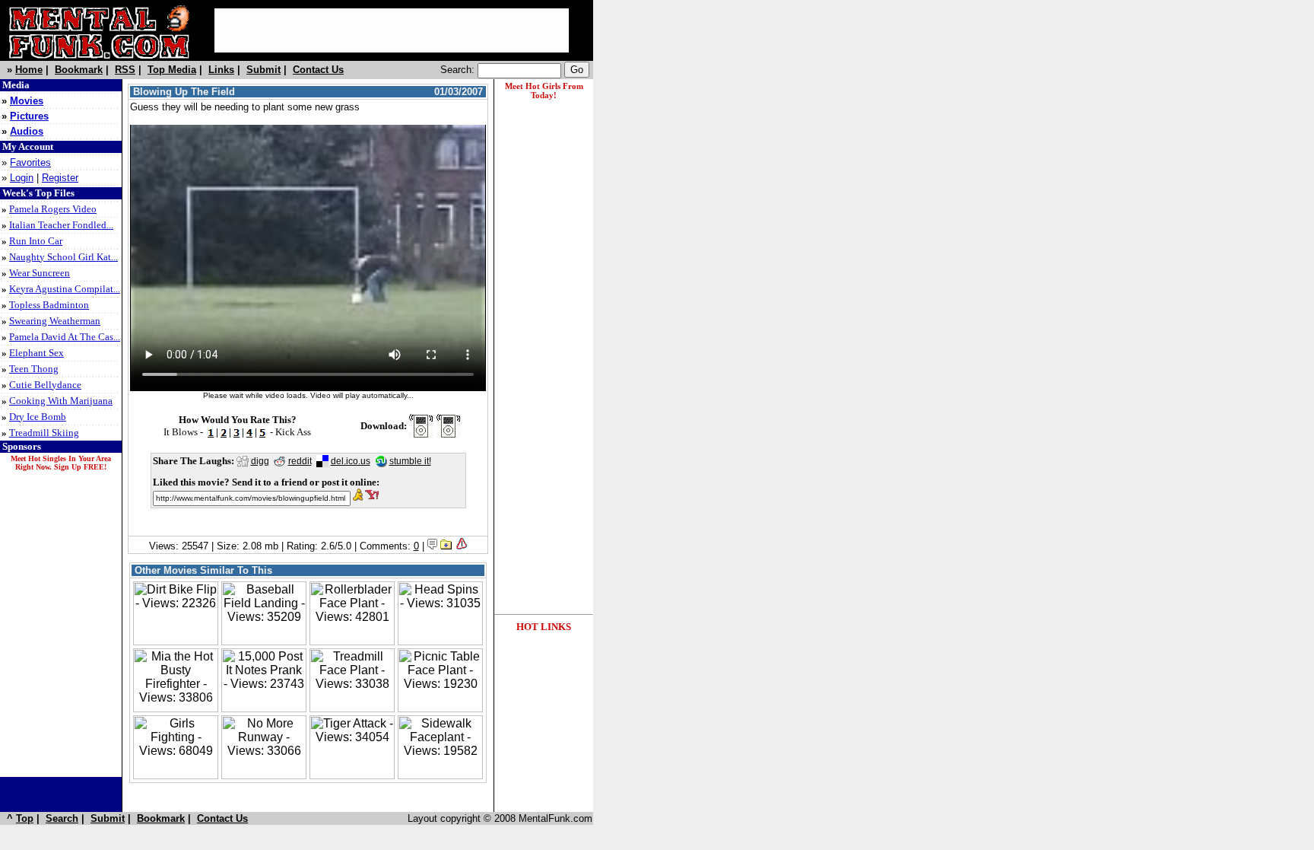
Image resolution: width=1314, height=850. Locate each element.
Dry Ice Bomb (37, 416)
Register (60, 177)
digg (260, 461)
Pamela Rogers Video (53, 209)
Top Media (172, 69)
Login (21, 177)
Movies (26, 101)
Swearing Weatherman (54, 320)
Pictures (29, 116)
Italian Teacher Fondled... (61, 225)
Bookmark (79, 69)
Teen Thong (34, 368)
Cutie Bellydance (45, 384)
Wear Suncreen (39, 273)
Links (221, 69)
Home (29, 69)
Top (24, 818)
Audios (26, 131)
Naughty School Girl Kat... (63, 257)
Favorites (30, 162)
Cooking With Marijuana (61, 400)
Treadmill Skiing (44, 432)
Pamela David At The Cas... (64, 336)
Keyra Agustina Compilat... (64, 288)
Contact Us (318, 69)
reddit (300, 461)
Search (62, 818)
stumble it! (410, 461)
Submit (263, 69)
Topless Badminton (49, 304)
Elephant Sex (36, 352)
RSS (125, 69)
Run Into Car (35, 241)
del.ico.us (350, 461)
